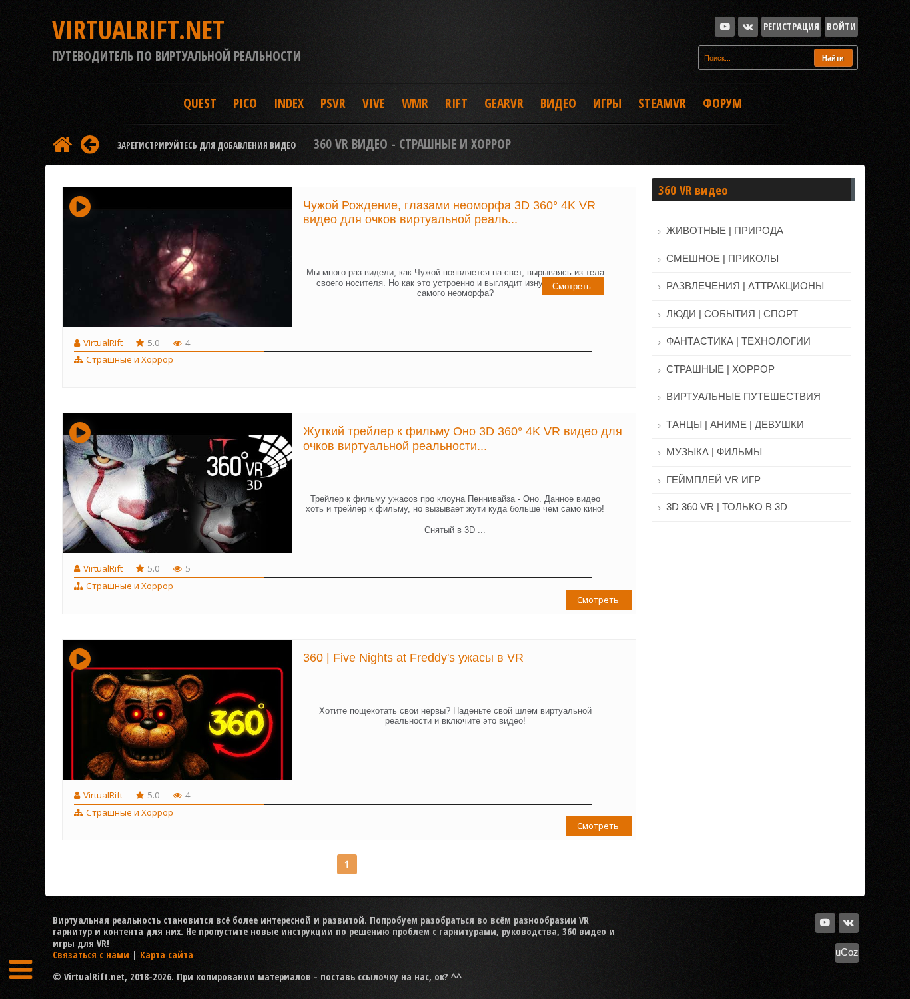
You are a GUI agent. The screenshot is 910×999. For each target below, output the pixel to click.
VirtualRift (103, 343)
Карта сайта (166, 954)
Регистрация (791, 26)
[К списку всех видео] (62, 143)
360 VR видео (693, 189)
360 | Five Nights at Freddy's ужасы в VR (413, 657)
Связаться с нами (91, 954)
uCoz (847, 952)
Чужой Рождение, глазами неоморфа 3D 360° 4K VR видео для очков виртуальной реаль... (449, 213)
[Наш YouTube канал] (725, 27)
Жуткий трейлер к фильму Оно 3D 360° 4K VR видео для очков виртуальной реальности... (462, 439)
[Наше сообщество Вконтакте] (748, 27)
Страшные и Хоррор (129, 359)
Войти (841, 26)
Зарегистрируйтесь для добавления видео (206, 145)
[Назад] (90, 143)
